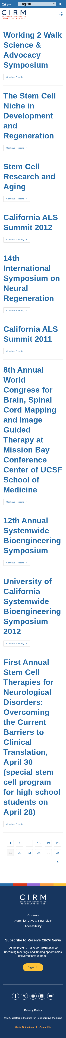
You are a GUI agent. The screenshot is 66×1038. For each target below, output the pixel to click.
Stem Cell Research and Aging (29, 176)
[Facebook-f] (15, 996)
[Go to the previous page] (10, 843)
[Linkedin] (41, 996)
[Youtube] (50, 996)
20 (57, 843)
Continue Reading (18, 76)
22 (19, 853)
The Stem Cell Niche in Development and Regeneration (29, 115)
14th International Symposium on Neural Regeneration (31, 278)
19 (48, 843)
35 (57, 853)
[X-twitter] (24, 996)
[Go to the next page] (57, 862)
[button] (60, 4)
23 (29, 853)
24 (38, 853)
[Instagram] (33, 996)
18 (38, 843)
